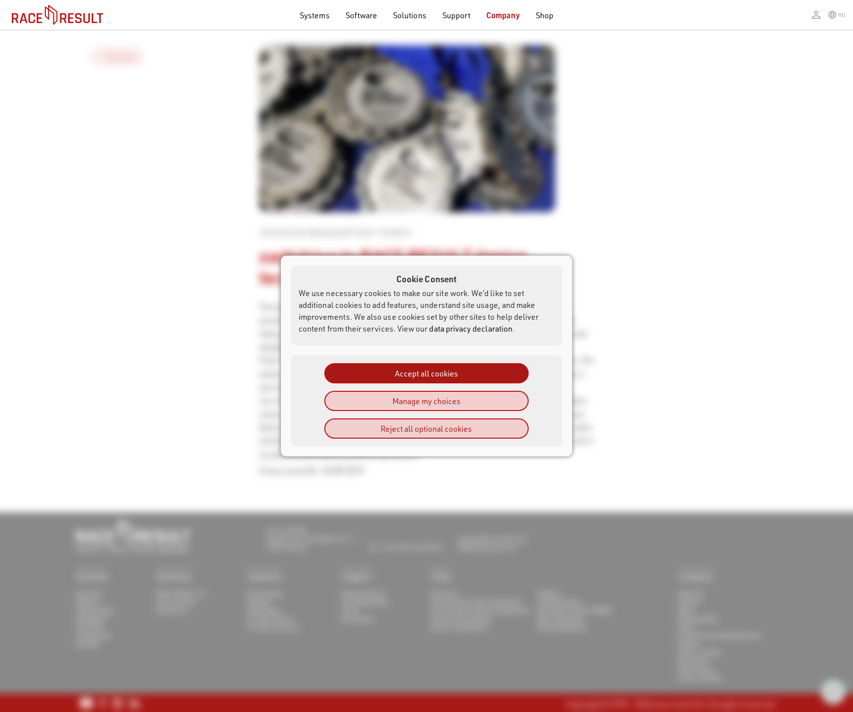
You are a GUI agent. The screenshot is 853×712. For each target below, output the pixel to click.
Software (362, 15)
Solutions (409, 15)
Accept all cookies (426, 373)
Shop (544, 15)
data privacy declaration (470, 328)
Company (502, 15)
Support (456, 15)
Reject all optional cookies (426, 428)
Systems (314, 15)
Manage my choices (426, 401)
